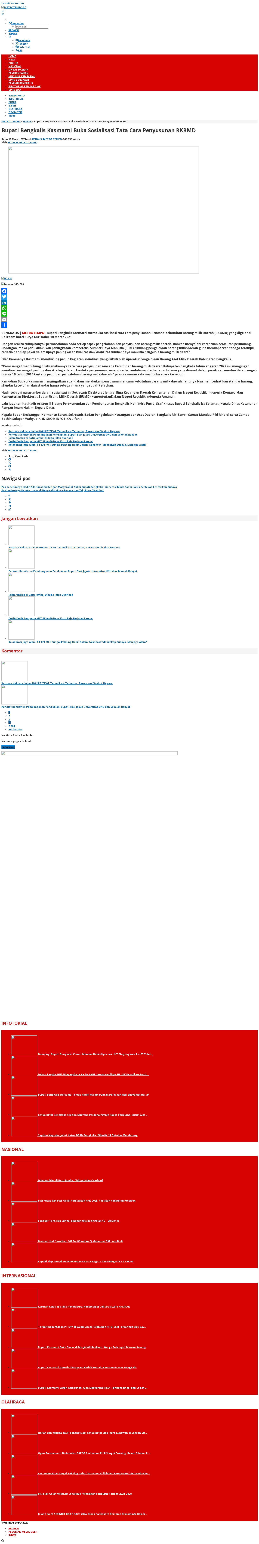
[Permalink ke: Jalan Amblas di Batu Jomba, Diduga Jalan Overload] (21, 591)
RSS (20, 50)
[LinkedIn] (129, 302)
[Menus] (2, 10)
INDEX (12, 1535)
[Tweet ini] (9, 499)
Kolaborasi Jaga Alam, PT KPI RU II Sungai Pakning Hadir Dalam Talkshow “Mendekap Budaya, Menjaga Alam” (77, 444)
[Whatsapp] (9, 509)
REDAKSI (13, 1528)
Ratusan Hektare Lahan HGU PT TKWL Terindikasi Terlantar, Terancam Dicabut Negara (64, 431)
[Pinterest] (9, 466)
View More (8, 747)
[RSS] (9, 469)
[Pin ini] (9, 502)
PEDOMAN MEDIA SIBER (22, 1531)
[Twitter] (129, 297)
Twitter (23, 43)
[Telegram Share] (9, 506)
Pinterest (24, 47)
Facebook (24, 40)
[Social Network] (9, 37)
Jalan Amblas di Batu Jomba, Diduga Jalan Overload (40, 438)
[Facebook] (129, 291)
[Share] (129, 325)
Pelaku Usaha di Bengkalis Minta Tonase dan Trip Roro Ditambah (52, 490)
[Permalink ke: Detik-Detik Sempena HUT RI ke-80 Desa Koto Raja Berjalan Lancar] (21, 615)
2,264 (11, 726)
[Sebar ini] (9, 496)
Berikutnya (15, 729)
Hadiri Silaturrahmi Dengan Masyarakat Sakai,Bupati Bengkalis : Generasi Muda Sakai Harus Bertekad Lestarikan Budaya (89, 487)
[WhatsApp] (129, 308)
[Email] (129, 319)
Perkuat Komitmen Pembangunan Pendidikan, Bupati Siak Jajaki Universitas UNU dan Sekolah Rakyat (72, 434)
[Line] (129, 314)
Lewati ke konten (12, 3)
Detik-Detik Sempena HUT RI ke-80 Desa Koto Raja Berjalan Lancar (50, 441)
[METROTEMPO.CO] (13, 7)
